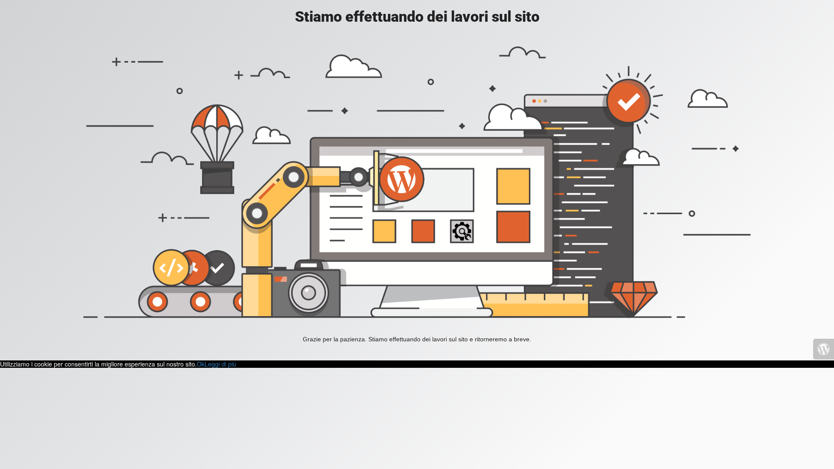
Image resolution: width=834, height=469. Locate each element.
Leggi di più (220, 364)
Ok (201, 364)
